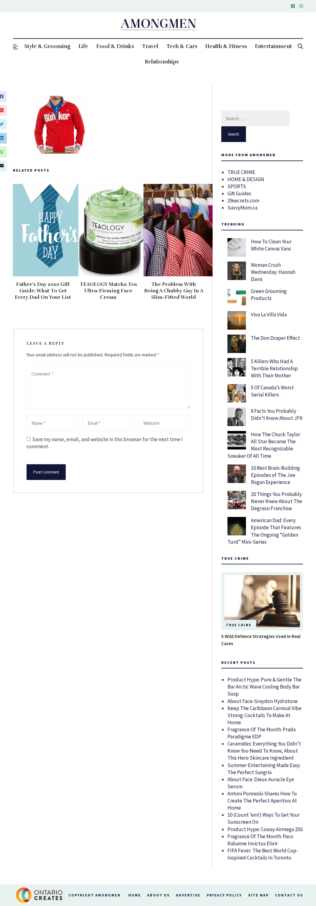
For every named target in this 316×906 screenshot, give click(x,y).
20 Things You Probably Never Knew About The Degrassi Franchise (276, 501)
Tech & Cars (181, 46)
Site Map (258, 895)
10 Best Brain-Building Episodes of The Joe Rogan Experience (275, 475)
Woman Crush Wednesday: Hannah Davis (273, 272)
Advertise (188, 895)
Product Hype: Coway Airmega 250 (264, 829)
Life (83, 46)
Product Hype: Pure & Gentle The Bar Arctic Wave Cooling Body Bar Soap (264, 686)
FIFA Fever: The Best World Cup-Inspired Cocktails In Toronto (262, 854)
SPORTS (236, 186)
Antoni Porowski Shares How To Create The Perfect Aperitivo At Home (262, 800)
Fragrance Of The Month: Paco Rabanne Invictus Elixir (260, 840)
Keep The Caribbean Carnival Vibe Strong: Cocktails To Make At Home (264, 715)
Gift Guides (239, 193)
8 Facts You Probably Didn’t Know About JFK (277, 414)
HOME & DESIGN (245, 179)
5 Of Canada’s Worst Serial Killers (272, 391)
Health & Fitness (226, 46)
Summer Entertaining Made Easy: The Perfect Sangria (264, 769)
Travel (150, 46)
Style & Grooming (47, 46)
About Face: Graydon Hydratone (262, 701)
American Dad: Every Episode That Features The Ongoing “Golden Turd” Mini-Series (264, 531)
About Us (158, 895)
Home (134, 895)
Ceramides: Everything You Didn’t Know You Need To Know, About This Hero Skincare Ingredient (264, 750)
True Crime (239, 625)
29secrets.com (243, 200)
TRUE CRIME (241, 172)
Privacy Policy (224, 895)
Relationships (162, 62)
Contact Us (289, 895)
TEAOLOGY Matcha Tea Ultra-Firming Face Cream (108, 290)
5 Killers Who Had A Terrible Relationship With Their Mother (274, 368)
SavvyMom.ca (242, 207)
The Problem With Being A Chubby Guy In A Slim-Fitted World (173, 290)
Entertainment (273, 46)
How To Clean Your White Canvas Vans (271, 245)
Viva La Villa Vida (269, 314)
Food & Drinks (115, 46)
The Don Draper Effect (275, 338)
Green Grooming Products (269, 295)
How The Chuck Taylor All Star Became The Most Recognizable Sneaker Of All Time (263, 445)
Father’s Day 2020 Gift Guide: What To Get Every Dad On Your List (43, 290)
